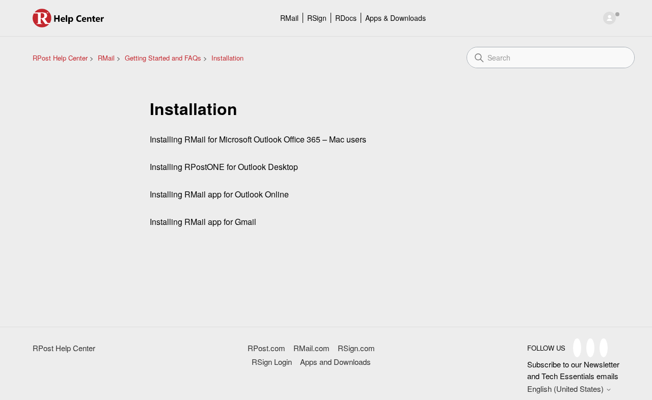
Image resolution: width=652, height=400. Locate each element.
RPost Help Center (60, 58)
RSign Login (272, 361)
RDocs (346, 18)
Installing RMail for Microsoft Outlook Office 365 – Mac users (258, 139)
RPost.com (266, 347)
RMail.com (311, 347)
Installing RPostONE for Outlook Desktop (224, 167)
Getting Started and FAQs (163, 58)
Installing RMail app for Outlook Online (219, 194)
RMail (289, 18)
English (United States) (566, 388)
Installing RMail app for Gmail (203, 221)
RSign (317, 18)
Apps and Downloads (335, 361)
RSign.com (356, 347)
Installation (227, 58)
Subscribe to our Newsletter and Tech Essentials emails (573, 370)
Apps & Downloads (395, 18)
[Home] (69, 18)
